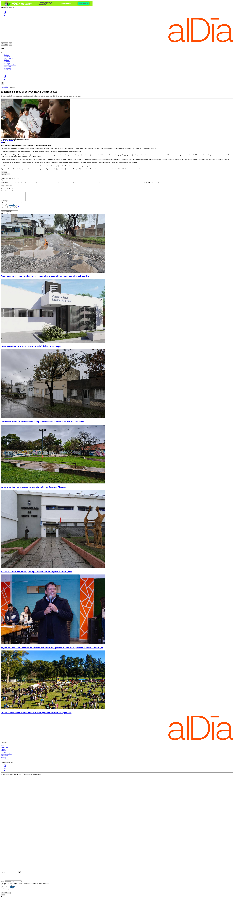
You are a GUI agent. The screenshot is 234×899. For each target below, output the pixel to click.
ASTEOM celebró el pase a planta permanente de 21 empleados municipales (36, 571)
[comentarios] (2, 142)
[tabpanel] (117, 176)
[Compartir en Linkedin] (12, 140)
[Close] (1, 52)
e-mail (2, 881)
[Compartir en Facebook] (3, 140)
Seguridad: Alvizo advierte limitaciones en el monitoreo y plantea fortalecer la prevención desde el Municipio (52, 647)
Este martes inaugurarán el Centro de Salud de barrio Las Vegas (31, 346)
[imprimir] (4, 142)
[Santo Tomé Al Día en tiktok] (5, 15)
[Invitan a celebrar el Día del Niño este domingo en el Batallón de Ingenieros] (53, 708)
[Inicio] (117, 41)
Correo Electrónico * (7, 191)
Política (6, 60)
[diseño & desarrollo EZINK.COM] (117, 870)
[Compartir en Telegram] (10, 140)
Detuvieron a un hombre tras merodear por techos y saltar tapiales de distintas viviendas (42, 421)
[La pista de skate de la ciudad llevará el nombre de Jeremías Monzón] (53, 483)
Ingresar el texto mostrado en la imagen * (12, 202)
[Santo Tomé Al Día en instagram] (5, 14)
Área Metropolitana (10, 65)
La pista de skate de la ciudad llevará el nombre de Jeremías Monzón (33, 487)
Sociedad (7, 56)
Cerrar (3, 894)
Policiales (7, 61)
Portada (6, 55)
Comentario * (5, 200)
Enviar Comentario (6, 211)
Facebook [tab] (4, 172)
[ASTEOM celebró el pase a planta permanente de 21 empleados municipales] (53, 567)
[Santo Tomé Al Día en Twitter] (5, 10)
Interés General (8, 58)
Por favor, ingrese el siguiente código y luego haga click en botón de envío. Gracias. (25, 883)
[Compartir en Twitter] (6, 140)
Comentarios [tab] (5, 174)
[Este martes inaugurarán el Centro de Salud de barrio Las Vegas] (53, 342)
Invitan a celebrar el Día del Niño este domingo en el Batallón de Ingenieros (36, 712)
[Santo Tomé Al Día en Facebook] (5, 12)
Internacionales (8, 70)
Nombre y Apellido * (7, 189)
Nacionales (7, 68)
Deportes (7, 63)
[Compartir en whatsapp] (8, 140)
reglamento (137, 182)
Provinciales (7, 66)
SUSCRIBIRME (5, 893)
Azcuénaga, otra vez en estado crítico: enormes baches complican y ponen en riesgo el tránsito (45, 276)
